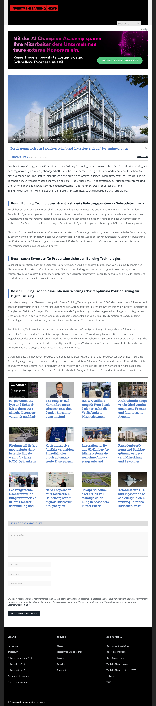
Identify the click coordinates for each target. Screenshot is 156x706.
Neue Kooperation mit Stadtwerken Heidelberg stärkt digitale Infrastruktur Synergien (59, 498)
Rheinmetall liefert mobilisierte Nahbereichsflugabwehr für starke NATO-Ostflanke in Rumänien (23, 453)
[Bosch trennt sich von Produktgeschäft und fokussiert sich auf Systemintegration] (78, 109)
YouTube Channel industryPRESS (121, 670)
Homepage (13, 645)
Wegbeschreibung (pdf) (18, 676)
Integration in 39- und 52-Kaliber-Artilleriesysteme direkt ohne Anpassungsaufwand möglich (95, 453)
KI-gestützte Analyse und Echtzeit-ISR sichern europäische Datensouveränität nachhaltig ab (22, 408)
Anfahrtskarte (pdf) (16, 670)
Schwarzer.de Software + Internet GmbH (28, 702)
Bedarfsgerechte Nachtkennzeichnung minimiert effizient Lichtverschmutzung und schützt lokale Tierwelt (23, 498)
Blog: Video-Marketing (116, 651)
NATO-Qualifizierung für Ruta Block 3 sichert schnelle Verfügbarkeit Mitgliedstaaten (96, 408)
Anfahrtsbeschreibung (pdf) (20, 658)
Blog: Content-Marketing (117, 645)
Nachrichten (142, 156)
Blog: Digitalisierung (115, 658)
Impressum (13, 651)
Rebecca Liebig (20, 157)
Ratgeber (61, 664)
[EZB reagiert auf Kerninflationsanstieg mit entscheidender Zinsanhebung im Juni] (60, 390)
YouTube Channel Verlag (117, 664)
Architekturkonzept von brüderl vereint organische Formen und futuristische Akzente (132, 408)
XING (108, 682)
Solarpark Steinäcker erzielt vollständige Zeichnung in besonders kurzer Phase (95, 498)
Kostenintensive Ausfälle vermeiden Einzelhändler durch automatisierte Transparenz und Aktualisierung (60, 453)
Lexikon (60, 658)
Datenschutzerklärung (18, 604)
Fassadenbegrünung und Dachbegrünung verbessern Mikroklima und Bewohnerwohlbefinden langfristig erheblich (132, 453)
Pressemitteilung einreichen (69, 651)
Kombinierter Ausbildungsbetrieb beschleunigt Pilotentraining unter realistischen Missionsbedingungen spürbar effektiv (132, 498)
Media (60, 645)
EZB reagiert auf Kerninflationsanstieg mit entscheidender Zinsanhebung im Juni (59, 408)
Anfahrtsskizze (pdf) (16, 664)
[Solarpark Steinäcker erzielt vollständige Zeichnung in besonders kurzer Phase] (96, 479)
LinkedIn (110, 676)
